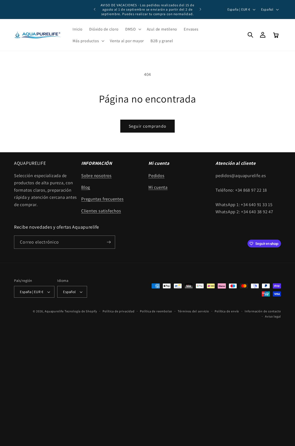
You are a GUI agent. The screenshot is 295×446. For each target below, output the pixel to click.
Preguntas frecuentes (102, 199)
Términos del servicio (193, 311)
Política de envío (227, 311)
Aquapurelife (54, 311)
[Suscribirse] (109, 242)
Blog (85, 187)
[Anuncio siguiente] (200, 9)
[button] (132, 29)
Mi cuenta (158, 187)
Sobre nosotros (96, 175)
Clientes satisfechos (101, 211)
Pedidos (156, 175)
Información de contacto (263, 311)
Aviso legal (273, 316)
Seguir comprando (148, 126)
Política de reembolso (156, 311)
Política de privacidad (118, 311)
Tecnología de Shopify (81, 311)
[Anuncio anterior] (94, 9)
